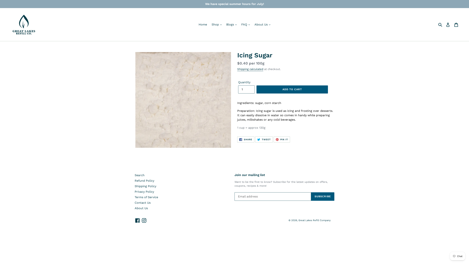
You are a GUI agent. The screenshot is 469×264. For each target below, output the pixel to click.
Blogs (230, 24)
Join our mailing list (249, 175)
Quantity (244, 82)
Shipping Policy (145, 186)
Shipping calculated (250, 69)
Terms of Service (146, 197)
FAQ (244, 24)
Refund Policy (144, 180)
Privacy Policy (144, 191)
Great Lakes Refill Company (314, 220)
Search (140, 175)
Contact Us (143, 202)
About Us (261, 24)
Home (203, 24)
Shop (216, 24)
